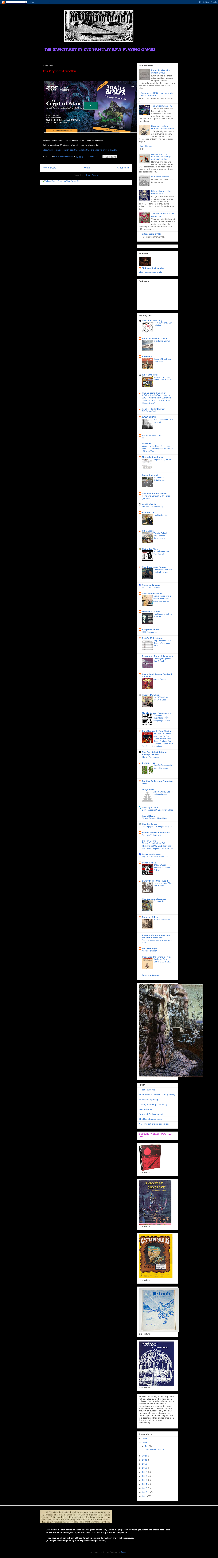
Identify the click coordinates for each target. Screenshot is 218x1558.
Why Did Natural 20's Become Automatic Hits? (162, 643)
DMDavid (146, 443)
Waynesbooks (145, 1109)
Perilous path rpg (147, 1090)
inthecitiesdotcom (151, 854)
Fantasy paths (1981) (151, 234)
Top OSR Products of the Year (155, 857)
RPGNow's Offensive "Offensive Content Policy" (162, 867)
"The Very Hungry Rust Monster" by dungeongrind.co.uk (161, 718)
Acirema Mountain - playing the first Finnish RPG (156, 936)
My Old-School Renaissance (156, 713)
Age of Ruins (148, 816)
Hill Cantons (148, 531)
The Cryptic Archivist (152, 593)
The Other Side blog (152, 320)
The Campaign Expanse (154, 899)
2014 (145, 1484)
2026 (145, 1438)
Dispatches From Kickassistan (157, 656)
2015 (145, 1480)
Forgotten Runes (150, 629)
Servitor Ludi (148, 512)
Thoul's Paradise (150, 695)
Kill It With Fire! (150, 375)
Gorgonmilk (148, 789)
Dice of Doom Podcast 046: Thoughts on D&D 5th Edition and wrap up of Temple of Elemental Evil (157, 846)
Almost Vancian (160, 679)
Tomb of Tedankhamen (153, 409)
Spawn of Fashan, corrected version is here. (163, 127)
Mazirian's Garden (151, 611)
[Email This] (103, 156)
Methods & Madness (152, 457)
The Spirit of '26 (160, 515)
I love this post (145, 146)
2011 (144, 1496)
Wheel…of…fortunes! (151, 588)
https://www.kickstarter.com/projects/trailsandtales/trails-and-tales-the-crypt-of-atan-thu (80, 150)
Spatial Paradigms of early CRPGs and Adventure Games (162, 598)
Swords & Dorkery (151, 585)
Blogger (124, 1552)
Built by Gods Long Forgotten (157, 781)
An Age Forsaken (149, 951)
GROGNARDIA (149, 417)
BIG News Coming (150, 411)
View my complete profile (150, 272)
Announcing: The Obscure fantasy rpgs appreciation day (161, 156)
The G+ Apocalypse (150, 757)
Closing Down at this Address (154, 818)
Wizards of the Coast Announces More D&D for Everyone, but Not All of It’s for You (157, 448)
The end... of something (152, 507)
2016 (145, 1476)
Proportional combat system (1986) (160, 71)
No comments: (92, 156)
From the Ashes (150, 917)
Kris (143, 438)
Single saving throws (162, 459)
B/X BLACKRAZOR (151, 435)
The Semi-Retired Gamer (154, 493)
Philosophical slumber (153, 268)
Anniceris (147, 356)
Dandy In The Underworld (155, 881)
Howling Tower (149, 824)
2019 (145, 1464)
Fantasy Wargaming (148, 1099)
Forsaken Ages (149, 948)
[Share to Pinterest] (115, 156)
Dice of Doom (149, 841)
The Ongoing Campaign (154, 393)
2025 (145, 1442)
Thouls (145, 783)
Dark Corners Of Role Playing (157, 731)
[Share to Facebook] (112, 156)
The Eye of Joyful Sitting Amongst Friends (154, 753)
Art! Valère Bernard (161, 919)
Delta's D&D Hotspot (152, 638)
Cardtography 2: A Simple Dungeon (157, 827)
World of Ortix (149, 504)
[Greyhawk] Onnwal (161, 341)
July (147, 1446)
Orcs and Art (158, 901)
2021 (145, 1460)
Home (86, 167)
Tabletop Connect (151, 975)
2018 (145, 1468)
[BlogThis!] (106, 156)
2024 (145, 1456)
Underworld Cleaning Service (156, 957)
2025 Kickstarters (149, 632)
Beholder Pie (148, 763)
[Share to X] (109, 156)
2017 (145, 1472)
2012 (145, 1492)
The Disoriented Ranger (154, 567)
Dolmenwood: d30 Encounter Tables (157, 810)
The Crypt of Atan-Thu (59, 71)
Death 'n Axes (149, 863)
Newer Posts (49, 167)
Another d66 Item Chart (152, 835)
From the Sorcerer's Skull (154, 338)
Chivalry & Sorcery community (153, 1104)
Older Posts (123, 167)
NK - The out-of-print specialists (154, 1124)
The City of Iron (150, 807)
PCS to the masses (160, 176)
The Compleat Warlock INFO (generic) (157, 1094)
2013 (145, 1488)
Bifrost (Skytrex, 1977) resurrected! (161, 192)
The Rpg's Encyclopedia (150, 1119)
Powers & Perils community (151, 1114)
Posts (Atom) (92, 175)
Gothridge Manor (150, 549)
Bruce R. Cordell (150, 475)
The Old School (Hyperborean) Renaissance (160, 536)
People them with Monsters (156, 832)
